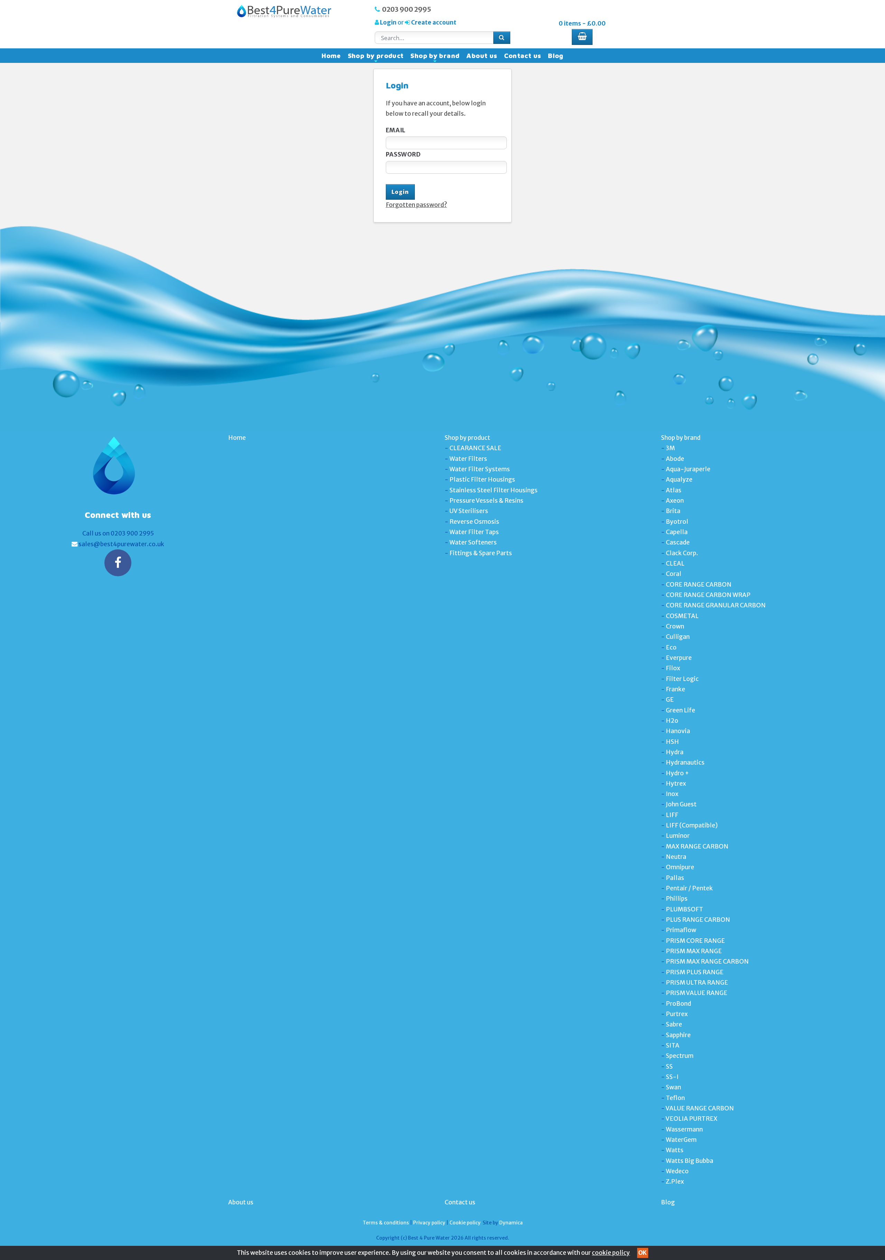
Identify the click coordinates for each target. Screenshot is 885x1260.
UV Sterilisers (468, 511)
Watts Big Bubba (689, 1161)
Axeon (675, 500)
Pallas (675, 878)
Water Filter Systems (479, 469)
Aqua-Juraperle (688, 469)
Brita (673, 511)
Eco (671, 647)
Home (331, 55)
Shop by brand (434, 57)
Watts (674, 1150)
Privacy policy (429, 1223)
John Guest (681, 804)
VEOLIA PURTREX (691, 1118)
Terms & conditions (386, 1223)
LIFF (672, 815)
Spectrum (679, 1056)
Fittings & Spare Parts (480, 553)
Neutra (676, 857)
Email (396, 130)
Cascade (678, 542)
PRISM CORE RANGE (695, 941)
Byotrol (677, 521)
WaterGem (681, 1140)
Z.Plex (675, 1181)
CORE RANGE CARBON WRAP (708, 595)
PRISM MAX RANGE (694, 951)
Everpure (679, 658)
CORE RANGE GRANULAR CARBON (716, 605)
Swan (673, 1087)
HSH (672, 742)
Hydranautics (685, 762)
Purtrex (677, 1014)
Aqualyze (679, 479)
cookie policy (611, 1253)
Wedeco (677, 1171)
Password (403, 154)
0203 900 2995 (406, 9)
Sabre (674, 1024)
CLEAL (675, 563)
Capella (677, 532)
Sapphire (678, 1035)
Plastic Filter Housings (482, 479)
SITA (672, 1045)
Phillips (677, 898)
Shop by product (376, 57)
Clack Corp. (682, 553)
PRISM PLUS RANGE (695, 972)
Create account (433, 22)
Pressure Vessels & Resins (486, 500)
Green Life (680, 710)
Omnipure (680, 867)
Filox (673, 668)
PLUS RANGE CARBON (698, 919)
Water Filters (468, 459)
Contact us (522, 55)
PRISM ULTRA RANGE (697, 982)
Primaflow (681, 930)
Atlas (673, 490)
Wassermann (684, 1129)
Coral (673, 574)
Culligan (678, 637)
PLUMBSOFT (684, 909)
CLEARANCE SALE (475, 448)
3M (670, 448)
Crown (675, 626)
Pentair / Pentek (689, 888)
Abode (675, 459)
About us (481, 55)
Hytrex (676, 783)
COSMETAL (682, 616)
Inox (672, 794)
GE (670, 699)
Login (388, 22)
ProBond (678, 1003)
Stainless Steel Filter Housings (493, 490)
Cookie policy (465, 1223)
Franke (675, 689)
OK (642, 1253)
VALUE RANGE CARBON (699, 1108)
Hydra (674, 752)
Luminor (678, 836)
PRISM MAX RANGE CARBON (707, 961)
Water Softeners (473, 542)
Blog (555, 55)
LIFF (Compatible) (692, 825)
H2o (672, 720)
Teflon (675, 1098)
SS (669, 1066)
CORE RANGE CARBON (699, 584)
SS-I (672, 1077)
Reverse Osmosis (474, 521)
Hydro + (677, 773)
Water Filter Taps (474, 532)
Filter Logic (682, 679)
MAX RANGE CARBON (697, 846)
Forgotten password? (416, 205)
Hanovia (678, 731)
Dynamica (511, 1223)
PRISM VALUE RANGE (696, 993)
